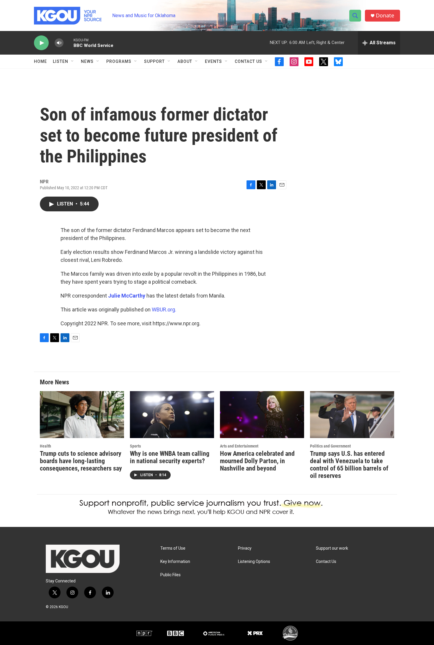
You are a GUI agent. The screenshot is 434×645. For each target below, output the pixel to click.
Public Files (170, 575)
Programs (118, 61)
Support (154, 61)
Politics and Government (330, 446)
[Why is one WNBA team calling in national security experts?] (172, 414)
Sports (135, 446)
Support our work (332, 548)
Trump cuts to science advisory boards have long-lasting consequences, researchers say (81, 461)
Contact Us (248, 61)
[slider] (68, 43)
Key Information (175, 561)
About (184, 61)
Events (213, 61)
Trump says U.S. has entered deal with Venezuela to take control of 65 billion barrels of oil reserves (349, 464)
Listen (60, 61)
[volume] (59, 43)
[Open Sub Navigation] (72, 61)
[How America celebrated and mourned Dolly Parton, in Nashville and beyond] (262, 414)
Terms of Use (172, 548)
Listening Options (254, 561)
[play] (41, 43)
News (87, 61)
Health (45, 446)
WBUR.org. (164, 309)
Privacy (245, 548)
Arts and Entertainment (239, 446)
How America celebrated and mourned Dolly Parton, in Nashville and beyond (257, 461)
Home (40, 61)
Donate (385, 15)
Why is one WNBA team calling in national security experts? (169, 457)
